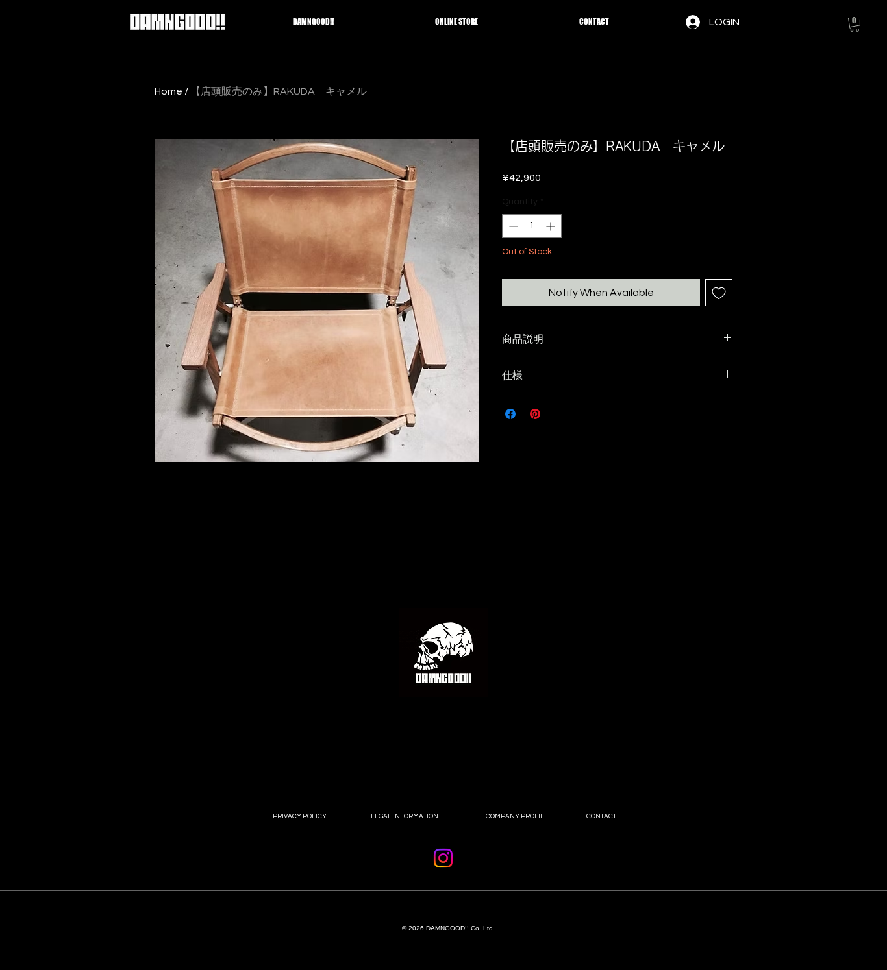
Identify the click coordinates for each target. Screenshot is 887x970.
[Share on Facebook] (510, 414)
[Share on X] (560, 414)
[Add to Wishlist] (718, 292)
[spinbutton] (531, 226)
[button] (854, 25)
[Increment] (551, 226)
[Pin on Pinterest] (535, 414)
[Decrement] (512, 226)
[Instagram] (443, 858)
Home (168, 91)
